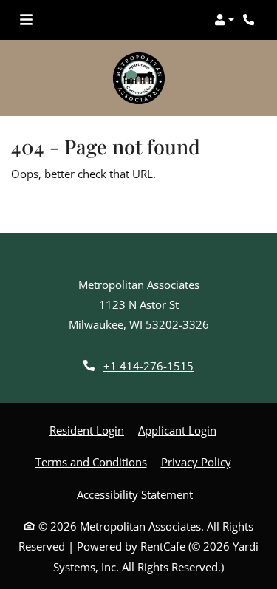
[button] (224, 20)
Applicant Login (177, 430)
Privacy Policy (196, 461)
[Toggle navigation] (26, 20)
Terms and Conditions (91, 461)
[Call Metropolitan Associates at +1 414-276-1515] (250, 20)
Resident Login (86, 430)
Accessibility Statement (135, 494)
